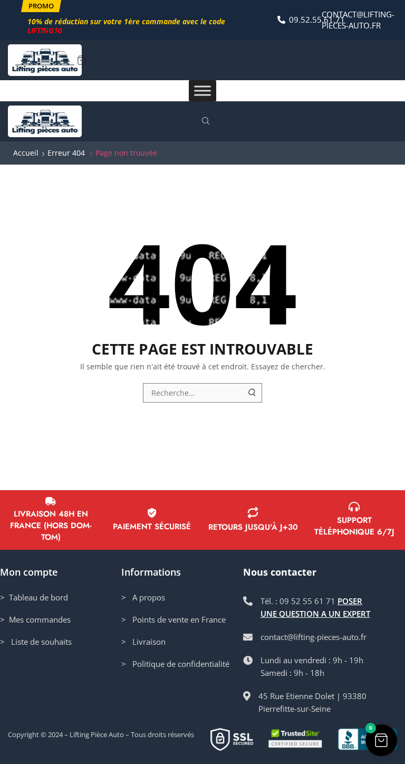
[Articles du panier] (81, 60)
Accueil (25, 153)
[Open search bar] (207, 121)
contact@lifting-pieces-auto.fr (358, 20)
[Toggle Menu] (202, 91)
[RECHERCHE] (252, 393)
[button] (41, 6)
